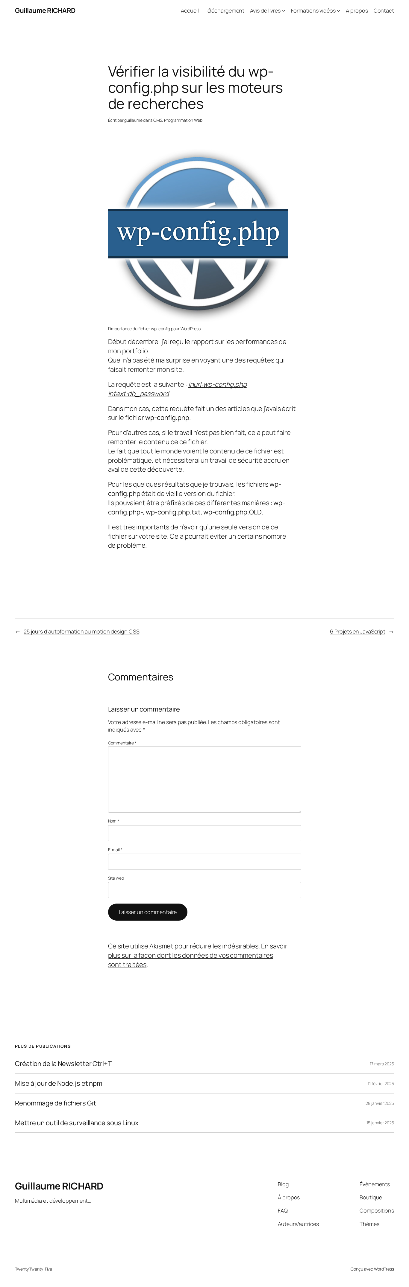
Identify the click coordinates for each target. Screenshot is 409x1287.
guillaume (133, 120)
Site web (116, 878)
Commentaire (122, 743)
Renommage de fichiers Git (55, 1103)
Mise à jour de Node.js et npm (58, 1083)
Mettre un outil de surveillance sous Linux (77, 1123)
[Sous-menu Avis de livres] (283, 10)
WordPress (384, 1269)
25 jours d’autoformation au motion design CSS (82, 631)
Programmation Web (183, 120)
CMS (157, 120)
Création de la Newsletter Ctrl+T (63, 1063)
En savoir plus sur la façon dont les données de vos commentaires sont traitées (198, 955)
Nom (113, 821)
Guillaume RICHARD (45, 10)
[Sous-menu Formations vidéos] (338, 10)
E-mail (115, 849)
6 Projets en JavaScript (357, 631)
